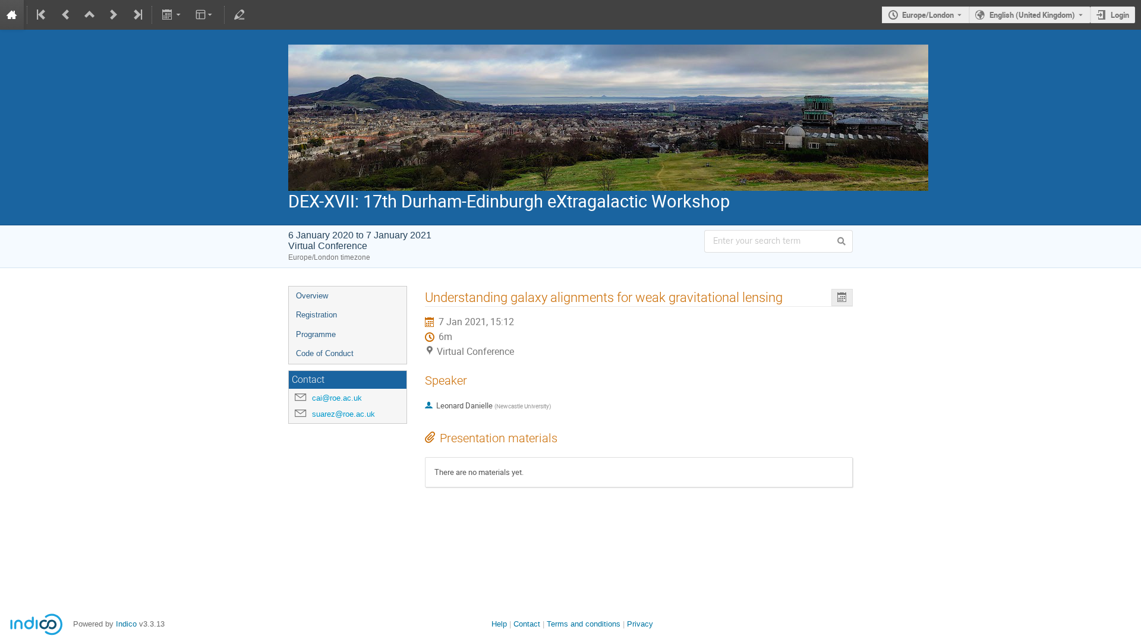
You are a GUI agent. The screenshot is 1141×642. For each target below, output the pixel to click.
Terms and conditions (583, 624)
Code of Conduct (325, 353)
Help (499, 624)
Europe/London (928, 15)
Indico (126, 624)
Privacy (640, 624)
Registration (316, 314)
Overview (312, 295)
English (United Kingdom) (1032, 15)
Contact (526, 624)
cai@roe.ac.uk (337, 398)
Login (1120, 15)
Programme (316, 334)
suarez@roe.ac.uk (343, 414)
